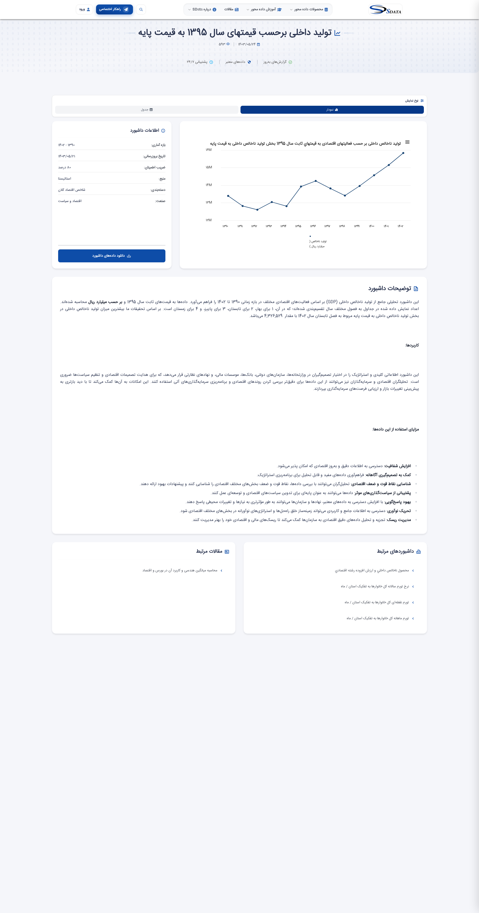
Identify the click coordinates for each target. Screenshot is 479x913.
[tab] (332, 110)
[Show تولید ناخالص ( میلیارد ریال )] (206, 141)
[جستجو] (141, 9)
